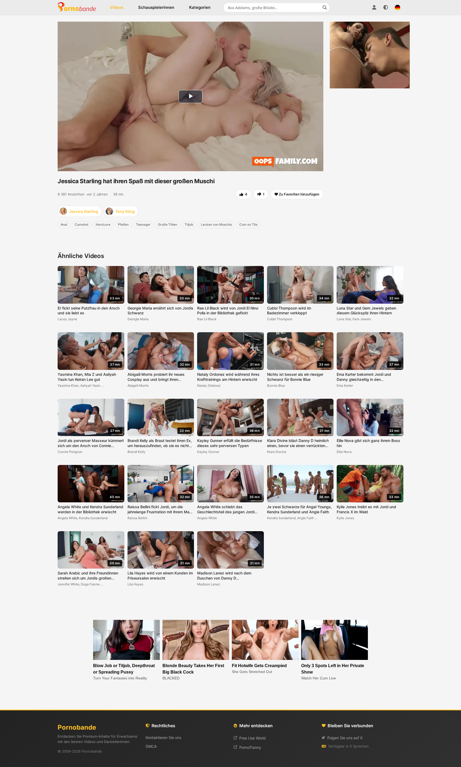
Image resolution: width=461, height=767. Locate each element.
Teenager (143, 224)
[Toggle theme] (386, 7)
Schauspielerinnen (156, 7)
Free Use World (252, 738)
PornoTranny (250, 747)
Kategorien (199, 7)
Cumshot (81, 224)
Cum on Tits (248, 224)
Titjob (189, 224)
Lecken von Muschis (216, 224)
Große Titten (167, 224)
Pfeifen (123, 224)
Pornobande (79, 7)
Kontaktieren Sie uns (163, 737)
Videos (116, 7)
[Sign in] (374, 7)
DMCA (151, 746)
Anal (64, 224)
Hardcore (103, 224)
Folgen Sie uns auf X (345, 737)
